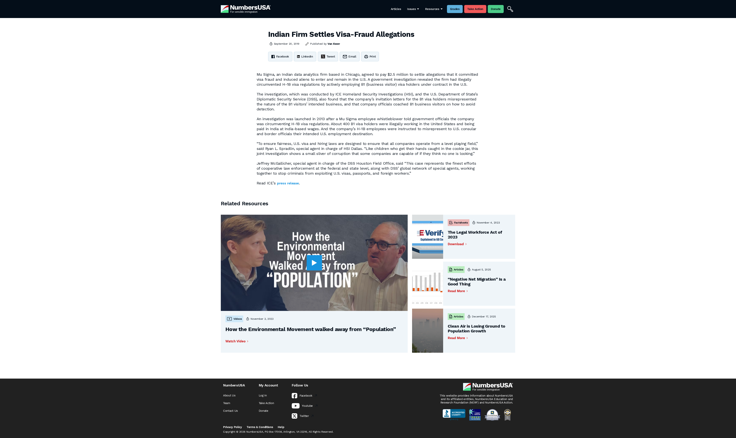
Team (226, 403)
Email (352, 56)
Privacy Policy (232, 427)
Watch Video (235, 341)
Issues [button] (411, 9)
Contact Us (230, 411)
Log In (263, 395)
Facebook (282, 56)
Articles (396, 9)
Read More (456, 291)
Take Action (266, 403)
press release (288, 183)
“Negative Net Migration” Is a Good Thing (477, 281)
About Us (229, 395)
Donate (263, 411)
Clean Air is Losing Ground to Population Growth (476, 328)
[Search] (510, 9)
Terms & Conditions (260, 427)
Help (281, 427)
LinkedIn (307, 56)
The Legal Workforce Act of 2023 (475, 234)
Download (456, 244)
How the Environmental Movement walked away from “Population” (310, 329)
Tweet (331, 56)
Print (373, 56)
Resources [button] (432, 9)
